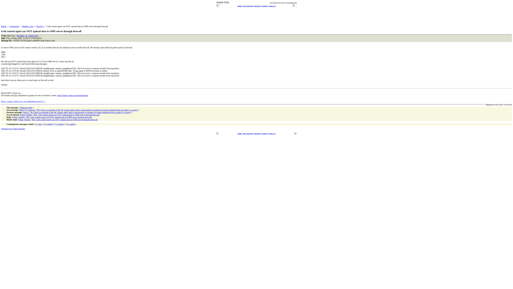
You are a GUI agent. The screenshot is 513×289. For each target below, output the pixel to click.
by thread (49, 124)
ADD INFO (257, 6)
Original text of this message (13, 129)
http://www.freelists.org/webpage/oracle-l (23, 101)
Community (14, 26)
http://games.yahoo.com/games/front (73, 95)
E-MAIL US (272, 6)
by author (71, 124)
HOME (240, 6)
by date (39, 124)
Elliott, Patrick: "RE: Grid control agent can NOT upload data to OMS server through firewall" (60, 115)
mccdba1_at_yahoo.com (27, 36)
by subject (59, 124)
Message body (26, 108)
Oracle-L (40, 26)
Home (3, 26)
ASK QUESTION (248, 6)
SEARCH (264, 6)
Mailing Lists (27, 26)
